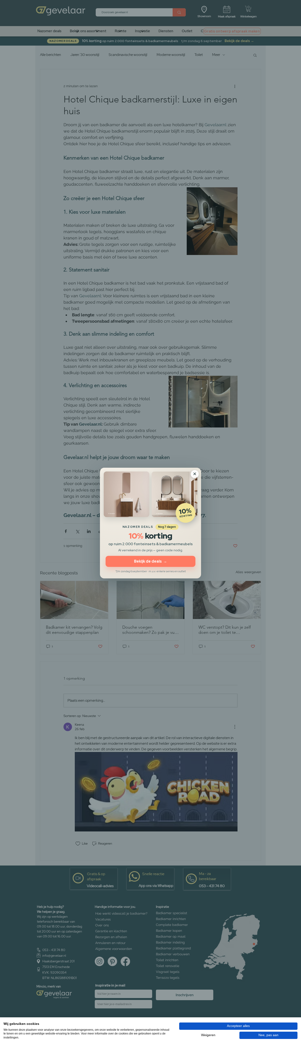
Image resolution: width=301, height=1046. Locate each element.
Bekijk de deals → (150, 561)
